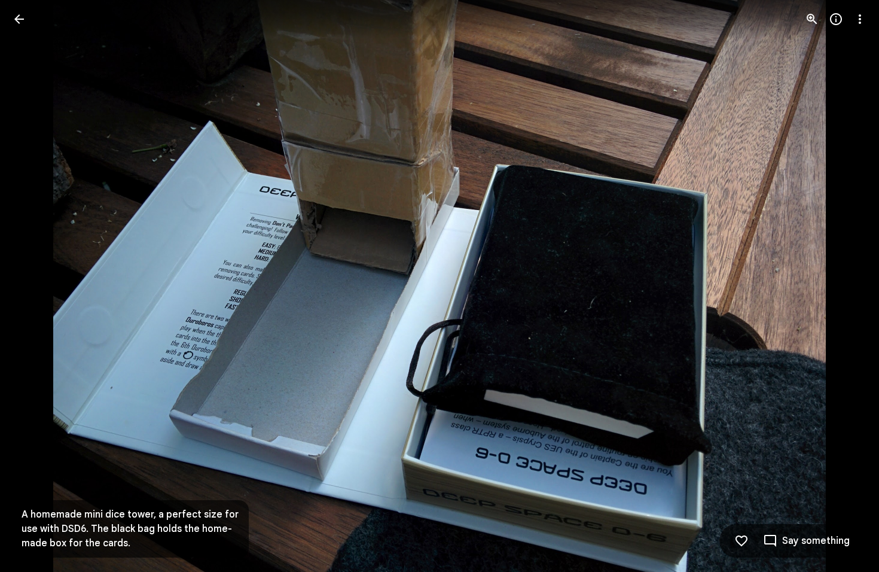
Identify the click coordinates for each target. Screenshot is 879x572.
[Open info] (836, 19)
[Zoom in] (812, 19)
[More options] (860, 19)
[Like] (741, 541)
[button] (33, 286)
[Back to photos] (19, 19)
